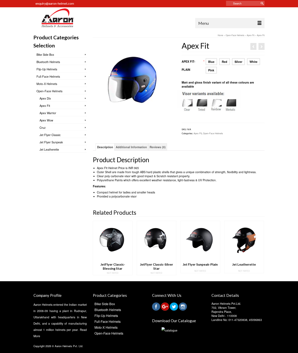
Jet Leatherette (49, 149)
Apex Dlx (45, 98)
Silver (238, 62)
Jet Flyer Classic (50, 135)
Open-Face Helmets (213, 133)
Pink (211, 70)
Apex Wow (46, 120)
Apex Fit (198, 133)
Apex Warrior (48, 113)
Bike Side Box (45, 55)
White (253, 62)
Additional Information (131, 147)
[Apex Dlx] (253, 46)
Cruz (43, 128)
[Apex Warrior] (261, 46)
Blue (211, 62)
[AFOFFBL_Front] (134, 82)
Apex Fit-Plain (193, 65)
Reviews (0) (158, 147)
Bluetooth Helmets (48, 62)
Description (105, 147)
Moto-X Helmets (46, 84)
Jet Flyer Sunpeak (51, 142)
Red (224, 62)
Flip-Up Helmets (46, 69)
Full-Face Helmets (48, 76)
